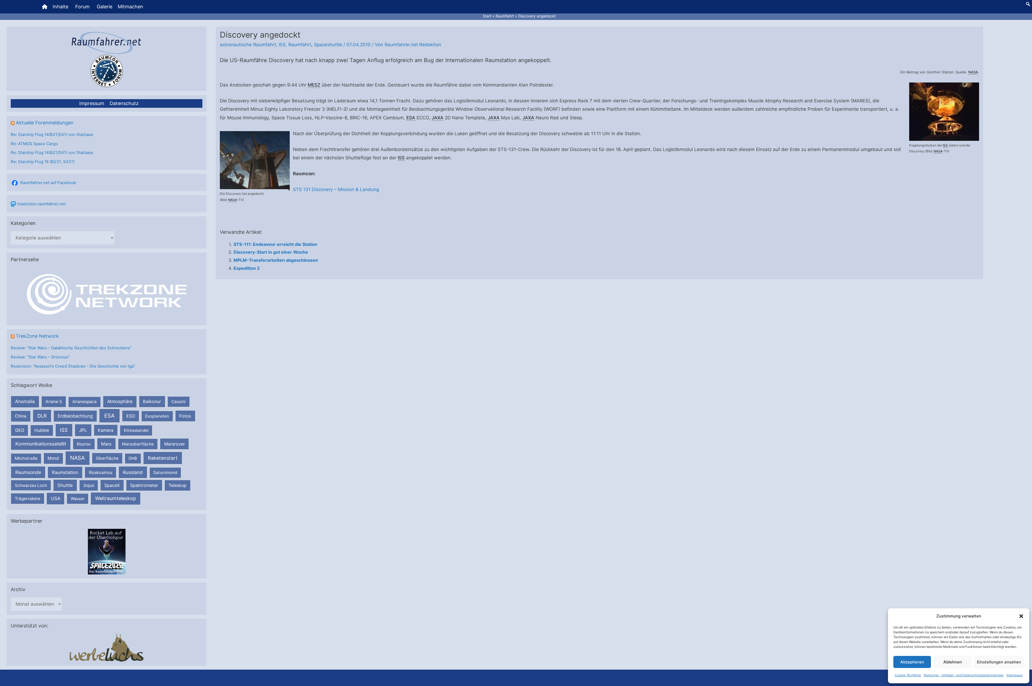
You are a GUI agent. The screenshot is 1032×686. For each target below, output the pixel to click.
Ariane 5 (53, 401)
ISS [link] (945, 145)
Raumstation (65, 472)
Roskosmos (100, 472)
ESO (130, 416)
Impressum (1014, 675)
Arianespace (84, 401)
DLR (42, 416)
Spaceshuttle (328, 44)
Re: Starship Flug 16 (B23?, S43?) (43, 161)
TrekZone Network (37, 336)
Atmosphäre (119, 401)
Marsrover (174, 444)
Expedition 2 (247, 268)
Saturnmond (165, 472)
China (20, 416)
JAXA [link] (437, 117)
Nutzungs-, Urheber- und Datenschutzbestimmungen (964, 675)
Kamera (105, 430)
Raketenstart (163, 458)
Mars (106, 444)
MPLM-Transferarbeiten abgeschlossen (276, 260)
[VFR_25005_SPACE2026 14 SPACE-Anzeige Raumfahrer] (107, 551)
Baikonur (152, 401)
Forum (82, 6)
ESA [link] (410, 117)
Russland (133, 472)
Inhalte (60, 6)
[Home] (44, 6)
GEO (19, 430)
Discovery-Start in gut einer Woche (271, 252)
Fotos (185, 416)
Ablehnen (952, 662)
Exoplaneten (157, 416)
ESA (109, 415)
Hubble (41, 430)
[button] (1021, 616)
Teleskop (178, 485)
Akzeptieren (912, 662)
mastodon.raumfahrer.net (41, 203)
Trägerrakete (27, 498)
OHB (132, 458)
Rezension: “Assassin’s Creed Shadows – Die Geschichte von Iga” (73, 366)
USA (55, 498)
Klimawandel (136, 430)
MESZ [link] (314, 85)
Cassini (178, 401)
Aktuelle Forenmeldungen (45, 122)
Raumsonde (28, 472)
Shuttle (65, 485)
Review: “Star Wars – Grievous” (40, 357)
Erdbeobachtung (75, 416)
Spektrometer (144, 485)
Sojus (88, 485)
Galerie (104, 6)
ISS (64, 430)
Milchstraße (26, 458)
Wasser (78, 498)
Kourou (84, 444)
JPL (83, 430)
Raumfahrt (299, 44)
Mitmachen (130, 6)
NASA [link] (973, 72)
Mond (53, 458)
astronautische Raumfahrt (248, 44)
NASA (77, 458)
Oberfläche (107, 458)
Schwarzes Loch (31, 485)
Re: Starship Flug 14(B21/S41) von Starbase (52, 134)
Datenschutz (124, 103)
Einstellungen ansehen (999, 662)
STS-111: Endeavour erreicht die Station (275, 244)
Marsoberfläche (138, 444)
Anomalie (25, 401)
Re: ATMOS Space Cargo (34, 143)
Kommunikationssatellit (40, 444)
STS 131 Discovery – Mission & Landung (336, 189)
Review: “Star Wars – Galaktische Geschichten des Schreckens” (71, 347)
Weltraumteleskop (115, 498)
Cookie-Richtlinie (908, 675)
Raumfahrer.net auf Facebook (48, 182)
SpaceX (112, 485)
